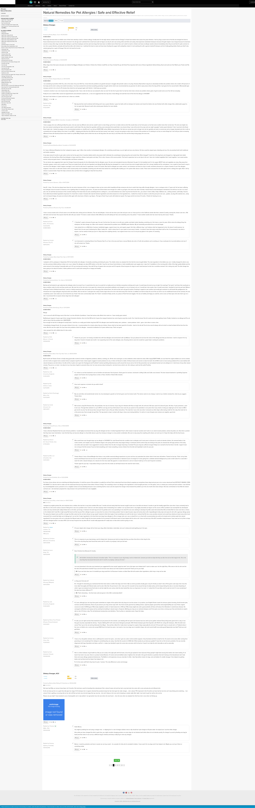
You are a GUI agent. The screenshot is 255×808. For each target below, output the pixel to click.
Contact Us (71, 5)
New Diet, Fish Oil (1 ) (6, 88)
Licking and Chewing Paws (7, 79)
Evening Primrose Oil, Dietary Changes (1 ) (11, 61)
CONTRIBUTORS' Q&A (5, 118)
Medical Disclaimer (130, 798)
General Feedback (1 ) (6, 69)
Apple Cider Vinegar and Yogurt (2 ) (9, 36)
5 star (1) (45, 676)
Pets (44, 5)
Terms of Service (137, 798)
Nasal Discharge (5, 84)
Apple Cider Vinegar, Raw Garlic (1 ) (9, 41)
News (55, 5)
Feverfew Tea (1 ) (5, 63)
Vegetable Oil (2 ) (5, 112)
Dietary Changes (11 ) (6, 21)
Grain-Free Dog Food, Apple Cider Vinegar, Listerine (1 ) (13, 74)
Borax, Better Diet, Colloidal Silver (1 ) (9, 46)
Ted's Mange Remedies (6, 107)
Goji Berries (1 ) (5, 73)
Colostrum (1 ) (5, 52)
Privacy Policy (146, 798)
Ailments (38, 5)
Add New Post (46, 2)
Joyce (51, 527)
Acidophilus (4, 32)
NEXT (116, 760)
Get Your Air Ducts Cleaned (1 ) (8, 71)
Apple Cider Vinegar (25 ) (7, 19)
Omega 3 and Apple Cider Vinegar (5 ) (10, 24)
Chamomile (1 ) (5, 49)
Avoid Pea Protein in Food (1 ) (8, 44)
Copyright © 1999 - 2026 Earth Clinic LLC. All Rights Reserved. (127, 801)
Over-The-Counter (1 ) (6, 96)
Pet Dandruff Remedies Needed (8, 98)
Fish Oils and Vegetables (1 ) (8, 66)
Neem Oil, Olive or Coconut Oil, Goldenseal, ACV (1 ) (13, 85)
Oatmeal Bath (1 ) (5, 90)
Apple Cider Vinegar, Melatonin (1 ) (9, 39)
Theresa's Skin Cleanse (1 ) (7, 109)
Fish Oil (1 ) (4, 65)
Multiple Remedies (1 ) (6, 82)
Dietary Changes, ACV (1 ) (7, 57)
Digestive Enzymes (5, 58)
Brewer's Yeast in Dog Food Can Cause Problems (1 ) (13, 47)
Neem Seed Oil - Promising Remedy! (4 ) (10, 26)
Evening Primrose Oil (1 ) (7, 60)
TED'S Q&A (3, 119)
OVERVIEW (3, 13)
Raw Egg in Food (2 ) (6, 99)
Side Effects (4, 104)
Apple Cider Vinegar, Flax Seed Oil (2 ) (10, 38)
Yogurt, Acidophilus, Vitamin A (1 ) (9, 115)
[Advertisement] (54, 779)
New (57, 20)
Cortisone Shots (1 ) (6, 54)
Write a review (94, 29)
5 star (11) (45, 27)
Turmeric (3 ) (5, 110)
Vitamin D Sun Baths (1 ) (7, 114)
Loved (61, 20)
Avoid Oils (4, 43)
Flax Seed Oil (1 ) (5, 68)
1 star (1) (45, 29)
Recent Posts (62, 5)
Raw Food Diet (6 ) (6, 23)
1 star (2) (45, 678)
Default (51, 20)
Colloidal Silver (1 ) (6, 50)
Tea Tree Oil (4, 106)
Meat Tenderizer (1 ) (6, 80)
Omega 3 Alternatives (6, 91)
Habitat (49, 5)
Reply (46, 51)
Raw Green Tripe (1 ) (6, 102)
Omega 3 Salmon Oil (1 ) (7, 95)
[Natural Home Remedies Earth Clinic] (31, 2)
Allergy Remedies (5, 33)
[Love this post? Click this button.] (53, 70)
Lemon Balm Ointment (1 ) (7, 77)
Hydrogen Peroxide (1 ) (7, 76)
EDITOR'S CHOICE (5, 16)
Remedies (30, 5)
